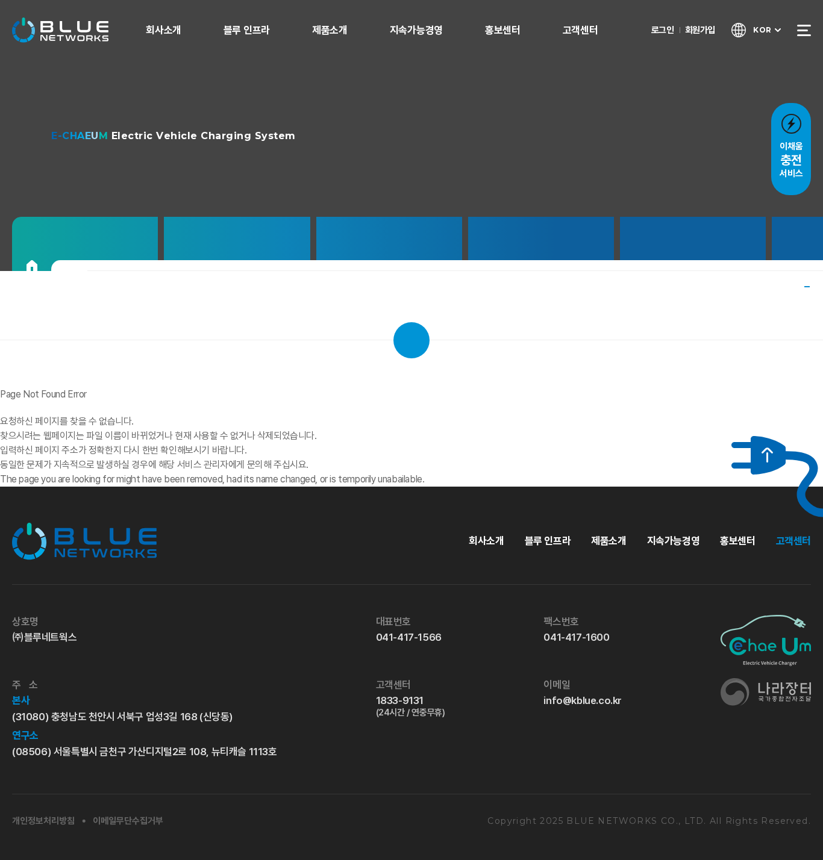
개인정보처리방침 (43, 820)
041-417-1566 (409, 637)
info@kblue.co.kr (582, 700)
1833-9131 (410, 706)
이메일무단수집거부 (128, 820)
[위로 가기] (758, 455)
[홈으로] (31, 265)
